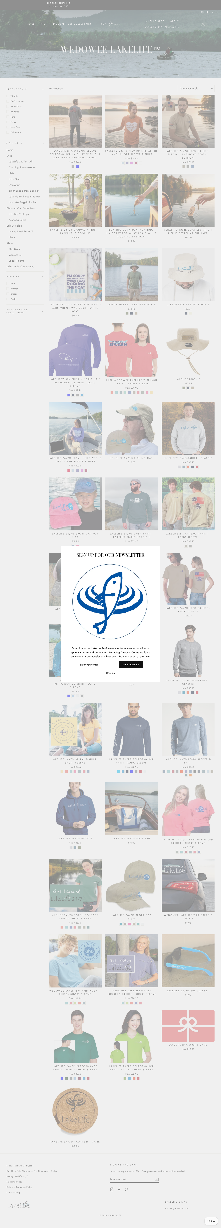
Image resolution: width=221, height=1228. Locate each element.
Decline (110, 673)
